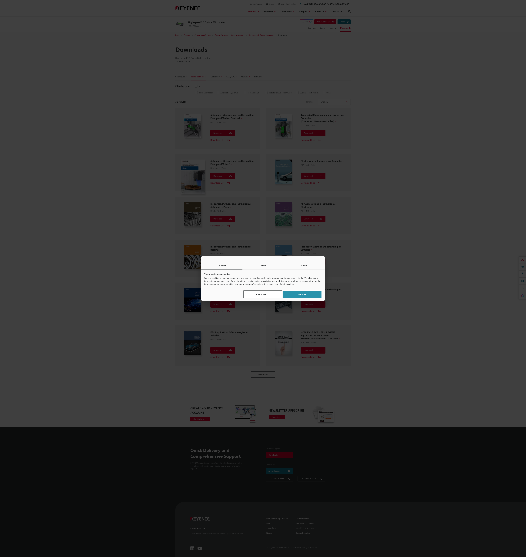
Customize (261, 294)
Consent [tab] (222, 265)
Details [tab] (263, 265)
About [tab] (304, 265)
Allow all (302, 294)
